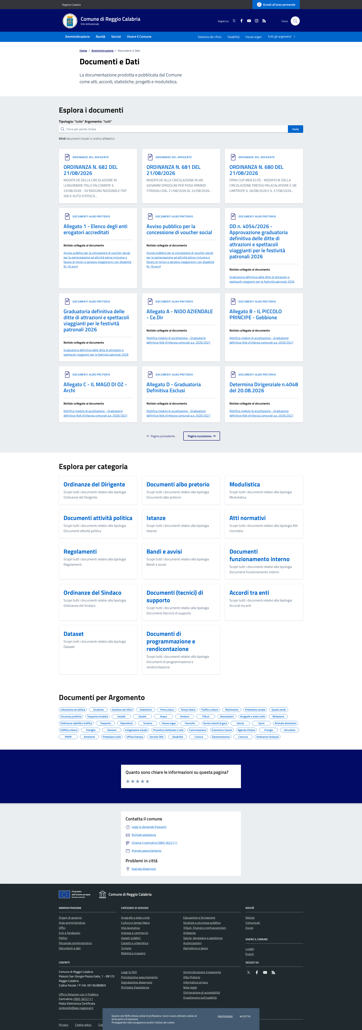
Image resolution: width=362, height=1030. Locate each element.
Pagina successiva (200, 436)
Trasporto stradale (97, 715)
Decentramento (221, 736)
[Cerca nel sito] (295, 20)
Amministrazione (102, 50)
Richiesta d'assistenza (135, 987)
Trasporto (105, 722)
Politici (63, 938)
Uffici (62, 927)
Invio (295, 129)
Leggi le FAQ (129, 972)
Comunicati (252, 922)
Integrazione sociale (136, 729)
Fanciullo (190, 722)
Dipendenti (126, 722)
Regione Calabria (71, 5)
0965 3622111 (83, 999)
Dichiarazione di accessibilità (201, 992)
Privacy (63, 1024)
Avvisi (249, 927)
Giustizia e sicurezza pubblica (202, 922)
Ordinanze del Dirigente (91, 157)
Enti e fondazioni (69, 933)
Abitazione (278, 715)
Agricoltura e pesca (195, 948)
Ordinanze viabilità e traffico (76, 722)
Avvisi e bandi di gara (215, 722)
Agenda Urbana (246, 729)
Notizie (250, 917)
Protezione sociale (255, 709)
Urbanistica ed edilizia (73, 709)
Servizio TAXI (157, 736)
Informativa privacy (195, 982)
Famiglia (90, 729)
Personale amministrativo (75, 943)
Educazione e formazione (199, 917)
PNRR (68, 736)
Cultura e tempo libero (135, 922)
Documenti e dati (70, 948)
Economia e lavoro (222, 729)
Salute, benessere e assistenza (202, 938)
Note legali (190, 987)
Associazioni (227, 715)
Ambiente (89, 736)
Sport (261, 722)
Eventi (249, 954)
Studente (98, 709)
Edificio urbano (69, 729)
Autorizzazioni (192, 943)
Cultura (199, 736)
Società (121, 715)
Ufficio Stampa (135, 736)
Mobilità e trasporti (133, 953)
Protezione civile (112, 736)
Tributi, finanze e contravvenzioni (204, 927)
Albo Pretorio (191, 977)
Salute (240, 722)
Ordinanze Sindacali (267, 736)
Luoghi (249, 949)
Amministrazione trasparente (202, 972)
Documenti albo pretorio (91, 216)
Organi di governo (70, 917)
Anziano (184, 715)
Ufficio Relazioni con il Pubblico (78, 994)
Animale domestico (285, 722)
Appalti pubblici (131, 938)
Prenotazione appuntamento (139, 977)
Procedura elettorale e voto (168, 729)
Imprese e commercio (134, 933)
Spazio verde (279, 709)
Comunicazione (197, 729)
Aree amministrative (72, 922)
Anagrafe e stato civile (252, 715)
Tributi (205, 715)
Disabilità (233, 37)
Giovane (111, 729)
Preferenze (225, 1016)
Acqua (163, 715)
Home (83, 50)
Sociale (142, 715)
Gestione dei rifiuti (210, 37)
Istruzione (289, 729)
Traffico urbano (209, 709)
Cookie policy (83, 1024)
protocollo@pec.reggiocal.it (76, 1008)
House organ (253, 37)
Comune (243, 736)
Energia (268, 729)
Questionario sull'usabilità (200, 997)
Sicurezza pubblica (71, 715)
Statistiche (146, 709)
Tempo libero (188, 709)
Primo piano (167, 709)
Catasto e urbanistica (134, 943)
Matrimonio (231, 709)
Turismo (147, 722)
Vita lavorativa (130, 927)
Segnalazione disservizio (136, 982)
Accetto (245, 1016)
